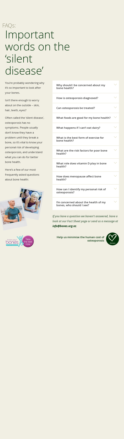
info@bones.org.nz (64, 226)
